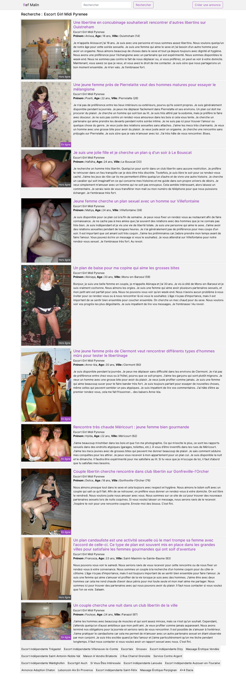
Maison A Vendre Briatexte (100, 656)
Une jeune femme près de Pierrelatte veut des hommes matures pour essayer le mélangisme (144, 86)
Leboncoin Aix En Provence (75, 670)
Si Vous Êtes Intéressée (105, 663)
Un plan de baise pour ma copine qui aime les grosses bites (126, 268)
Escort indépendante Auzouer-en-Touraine (192, 663)
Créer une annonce (208, 5)
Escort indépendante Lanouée (143, 663)
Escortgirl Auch (77, 663)
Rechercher (143, 5)
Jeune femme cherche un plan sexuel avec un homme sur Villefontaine (136, 201)
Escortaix (127, 649)
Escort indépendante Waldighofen (43, 663)
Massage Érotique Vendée (202, 649)
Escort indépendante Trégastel (41, 649)
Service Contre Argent (167, 656)
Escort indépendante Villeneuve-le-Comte (91, 649)
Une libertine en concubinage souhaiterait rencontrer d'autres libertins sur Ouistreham (139, 24)
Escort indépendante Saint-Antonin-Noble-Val (50, 656)
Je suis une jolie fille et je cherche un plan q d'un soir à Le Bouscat (132, 152)
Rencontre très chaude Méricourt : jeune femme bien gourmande (131, 427)
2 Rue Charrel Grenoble (135, 656)
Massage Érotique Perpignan (158, 670)
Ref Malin (31, 5)
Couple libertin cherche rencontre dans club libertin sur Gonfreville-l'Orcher (141, 471)
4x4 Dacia (186, 670)
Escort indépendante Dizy (166, 649)
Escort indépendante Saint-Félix (116, 670)
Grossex (141, 649)
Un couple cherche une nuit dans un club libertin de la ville (125, 605)
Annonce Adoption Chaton (38, 670)
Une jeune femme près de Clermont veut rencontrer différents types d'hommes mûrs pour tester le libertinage (144, 353)
